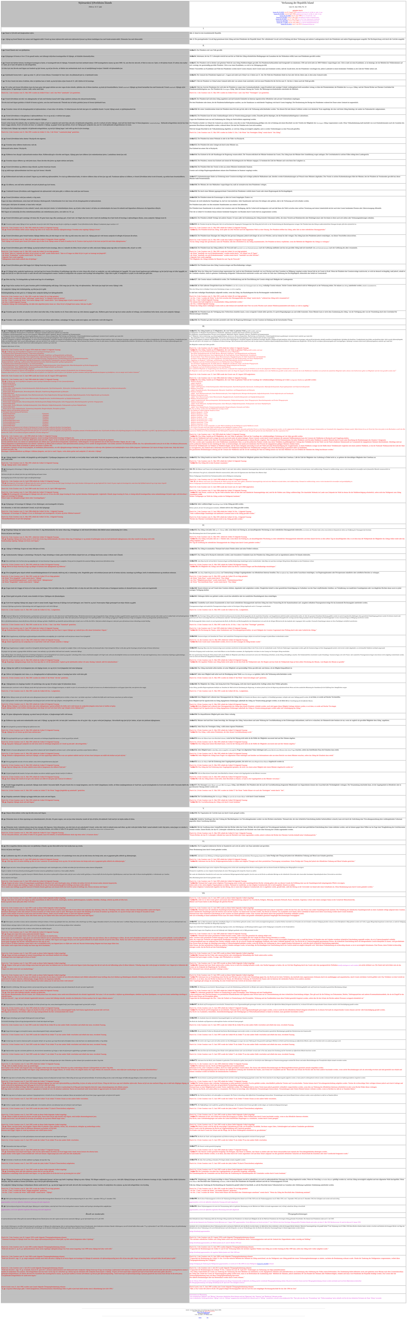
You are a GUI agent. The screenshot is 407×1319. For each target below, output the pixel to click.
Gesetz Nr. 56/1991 (281, 17)
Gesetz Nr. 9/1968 (279, 14)
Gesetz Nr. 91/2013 (286, 24)
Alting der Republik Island (203, 1312)
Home (200, 1317)
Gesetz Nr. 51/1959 (278, 12)
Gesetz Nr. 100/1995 (282, 21)
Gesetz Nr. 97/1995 (281, 19)
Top (207, 1317)
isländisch (206, 1313)
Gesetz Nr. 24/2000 (262, 1264)
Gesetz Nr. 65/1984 (285, 15)
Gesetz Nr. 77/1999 (282, 22)
